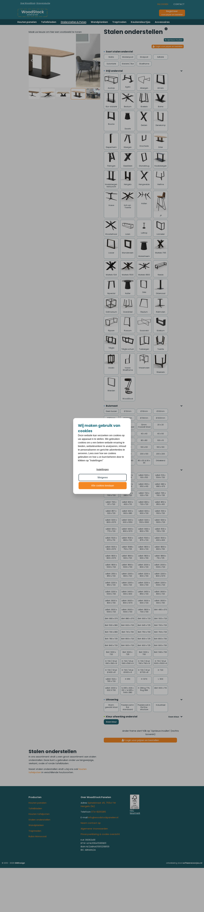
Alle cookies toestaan (102, 485)
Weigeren (103, 477)
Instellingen (102, 469)
